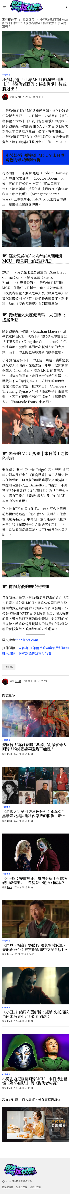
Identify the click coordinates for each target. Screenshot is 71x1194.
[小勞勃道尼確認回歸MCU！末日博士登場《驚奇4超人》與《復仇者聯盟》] (35, 1052)
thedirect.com (26, 639)
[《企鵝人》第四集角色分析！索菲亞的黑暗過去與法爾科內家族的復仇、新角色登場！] (35, 785)
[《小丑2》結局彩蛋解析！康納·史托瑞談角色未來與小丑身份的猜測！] (35, 986)
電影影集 (28, 20)
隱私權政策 (7, 1186)
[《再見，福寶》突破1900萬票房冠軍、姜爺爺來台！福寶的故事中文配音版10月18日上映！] (35, 919)
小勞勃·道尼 (8, 667)
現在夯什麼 (21, 1186)
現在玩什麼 (9, 20)
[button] (4, 7)
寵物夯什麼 (35, 1186)
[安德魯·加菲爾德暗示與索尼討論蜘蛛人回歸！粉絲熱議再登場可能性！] (35, 718)
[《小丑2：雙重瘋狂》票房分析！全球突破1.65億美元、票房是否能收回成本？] (35, 852)
